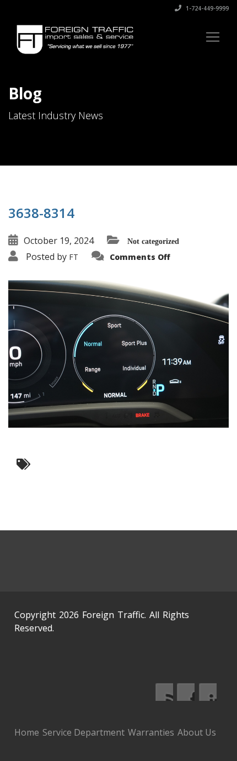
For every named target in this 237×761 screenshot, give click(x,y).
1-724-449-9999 (206, 8)
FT (73, 257)
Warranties (151, 732)
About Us (196, 732)
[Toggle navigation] (212, 37)
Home (26, 732)
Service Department (83, 732)
